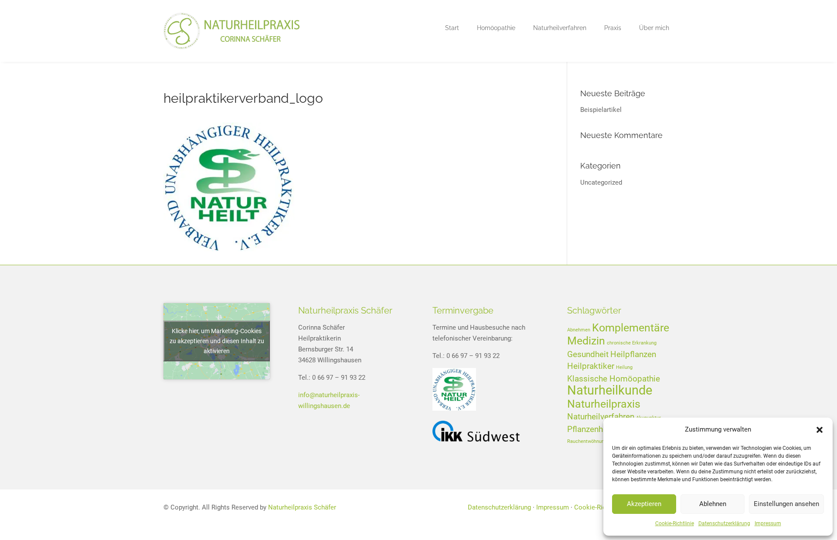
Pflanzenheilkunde (600, 429)
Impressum (768, 523)
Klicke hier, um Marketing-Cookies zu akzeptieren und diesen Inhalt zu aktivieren (217, 340)
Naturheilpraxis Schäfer (302, 507)
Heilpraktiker (590, 366)
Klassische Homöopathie (613, 379)
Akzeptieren (644, 504)
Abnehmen (578, 330)
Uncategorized (601, 182)
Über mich (654, 27)
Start (452, 27)
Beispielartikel (601, 110)
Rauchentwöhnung (587, 441)
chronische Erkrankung (632, 343)
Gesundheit (588, 354)
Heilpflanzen (633, 354)
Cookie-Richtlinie (674, 523)
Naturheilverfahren (559, 27)
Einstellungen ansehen (786, 504)
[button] (819, 429)
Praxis (612, 27)
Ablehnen (712, 504)
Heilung (624, 367)
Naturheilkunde (609, 390)
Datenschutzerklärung (724, 523)
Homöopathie (496, 27)
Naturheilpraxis (603, 404)
